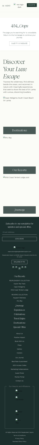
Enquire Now (19, 262)
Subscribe (19, 239)
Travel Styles (19, 319)
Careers (19, 353)
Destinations (19, 323)
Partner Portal (19, 377)
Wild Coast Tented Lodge (19, 290)
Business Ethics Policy (19, 441)
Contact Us (19, 381)
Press (19, 345)
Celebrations (19, 314)
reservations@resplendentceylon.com (19, 251)
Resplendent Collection (19, 280)
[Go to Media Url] (19, 413)
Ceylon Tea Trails (19, 284)
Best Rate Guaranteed (19, 361)
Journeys (19, 306)
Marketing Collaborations (19, 369)
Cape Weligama (19, 287)
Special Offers (19, 327)
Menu (8, 6)
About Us (19, 333)
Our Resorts (19, 276)
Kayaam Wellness (19, 298)
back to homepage (19, 43)
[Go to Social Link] (13, 268)
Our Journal (19, 357)
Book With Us (19, 341)
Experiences (19, 310)
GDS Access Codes (19, 365)
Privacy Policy (19, 438)
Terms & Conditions (20, 435)
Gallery (19, 349)
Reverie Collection (20, 295)
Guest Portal (19, 373)
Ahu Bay (19, 301)
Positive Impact (19, 337)
